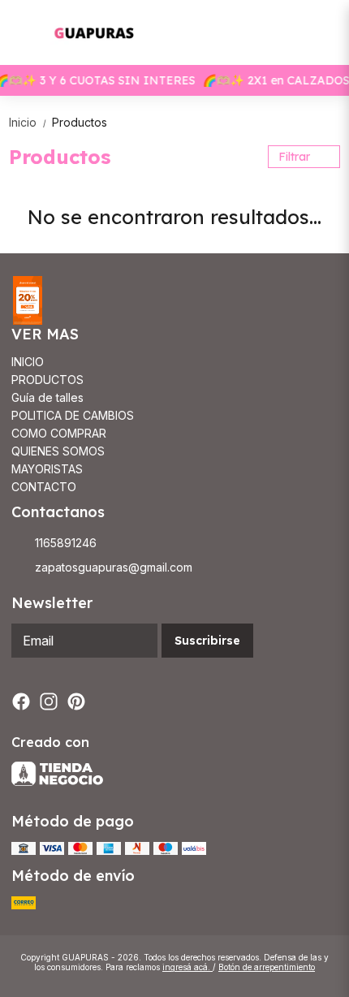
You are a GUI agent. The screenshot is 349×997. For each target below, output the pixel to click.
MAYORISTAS (47, 469)
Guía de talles (47, 397)
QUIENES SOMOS (58, 451)
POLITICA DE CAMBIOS (72, 415)
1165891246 (66, 543)
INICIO (27, 362)
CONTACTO (43, 487)
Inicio (29, 122)
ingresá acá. (187, 967)
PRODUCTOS (47, 379)
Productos (79, 122)
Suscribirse (207, 640)
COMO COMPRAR (58, 433)
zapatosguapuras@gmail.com (113, 567)
